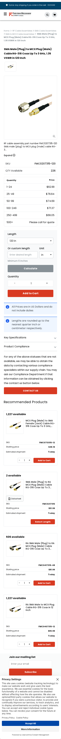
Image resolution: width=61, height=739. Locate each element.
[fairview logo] (20, 14)
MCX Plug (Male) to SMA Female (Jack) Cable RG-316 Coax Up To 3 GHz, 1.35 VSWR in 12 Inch (40, 423)
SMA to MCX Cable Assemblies (19, 34)
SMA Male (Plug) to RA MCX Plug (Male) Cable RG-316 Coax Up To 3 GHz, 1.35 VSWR (39, 485)
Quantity (13, 276)
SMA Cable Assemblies (45, 30)
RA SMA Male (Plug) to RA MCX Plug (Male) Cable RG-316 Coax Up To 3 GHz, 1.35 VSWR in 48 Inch (40, 546)
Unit (41, 248)
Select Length (43, 521)
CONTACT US (30, 390)
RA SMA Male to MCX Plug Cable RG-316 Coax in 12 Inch (40, 607)
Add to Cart (30, 293)
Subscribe (31, 672)
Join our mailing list (22, 657)
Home (6, 30)
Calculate (30, 268)
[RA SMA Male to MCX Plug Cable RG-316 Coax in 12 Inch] (15, 610)
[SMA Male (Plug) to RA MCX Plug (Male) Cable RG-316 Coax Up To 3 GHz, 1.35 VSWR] (15, 487)
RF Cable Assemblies (22, 30)
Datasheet (16, 498)
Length (12, 234)
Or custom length (19, 248)
